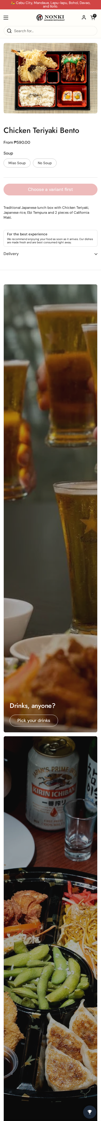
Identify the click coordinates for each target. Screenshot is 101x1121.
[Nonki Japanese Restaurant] (50, 17)
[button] (92, 17)
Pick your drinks (33, 720)
